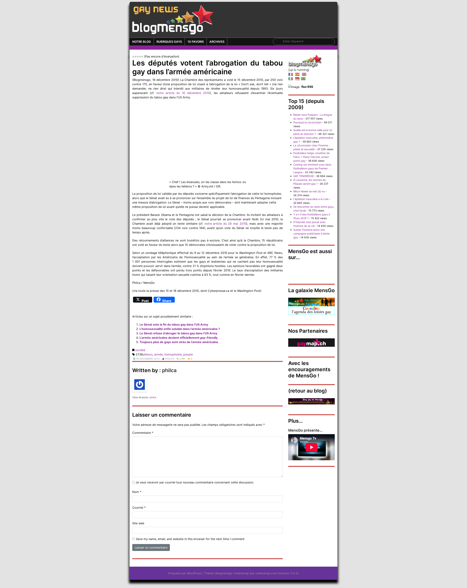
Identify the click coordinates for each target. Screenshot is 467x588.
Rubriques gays (169, 41)
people (188, 354)
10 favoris (196, 41)
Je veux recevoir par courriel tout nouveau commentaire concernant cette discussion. (195, 482)
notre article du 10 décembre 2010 (183, 93)
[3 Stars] (138, 56)
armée (158, 354)
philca (169, 358)
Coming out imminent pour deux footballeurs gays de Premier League (312, 168)
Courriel (139, 507)
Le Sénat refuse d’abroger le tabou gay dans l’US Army (178, 333)
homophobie (173, 354)
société (140, 350)
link (182, 358)
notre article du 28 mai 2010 (225, 223)
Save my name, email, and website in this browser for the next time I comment (190, 539)
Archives (216, 41)
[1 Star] (133, 56)
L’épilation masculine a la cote (311, 199)
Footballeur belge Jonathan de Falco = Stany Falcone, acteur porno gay (311, 156)
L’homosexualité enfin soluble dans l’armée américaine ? (180, 329)
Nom (136, 492)
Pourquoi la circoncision (307, 122)
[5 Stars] (142, 56)
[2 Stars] (135, 56)
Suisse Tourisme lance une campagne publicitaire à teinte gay (311, 233)
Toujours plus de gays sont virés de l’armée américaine (179, 342)
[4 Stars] (140, 56)
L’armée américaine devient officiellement (179, 337)
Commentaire (142, 433)
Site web (138, 523)
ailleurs (148, 354)
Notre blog (141, 41)
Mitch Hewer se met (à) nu (309, 191)
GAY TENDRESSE (303, 176)
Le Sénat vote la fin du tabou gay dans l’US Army (174, 324)
